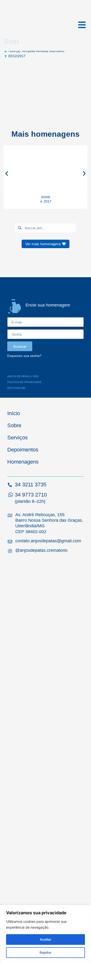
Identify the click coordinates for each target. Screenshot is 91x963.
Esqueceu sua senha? (24, 356)
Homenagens (23, 462)
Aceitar (45, 939)
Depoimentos (22, 450)
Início (13, 413)
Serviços (17, 437)
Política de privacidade (24, 382)
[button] (7, 173)
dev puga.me (16, 388)
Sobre (14, 425)
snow (45, 197)
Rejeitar (45, 952)
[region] (45, 934)
